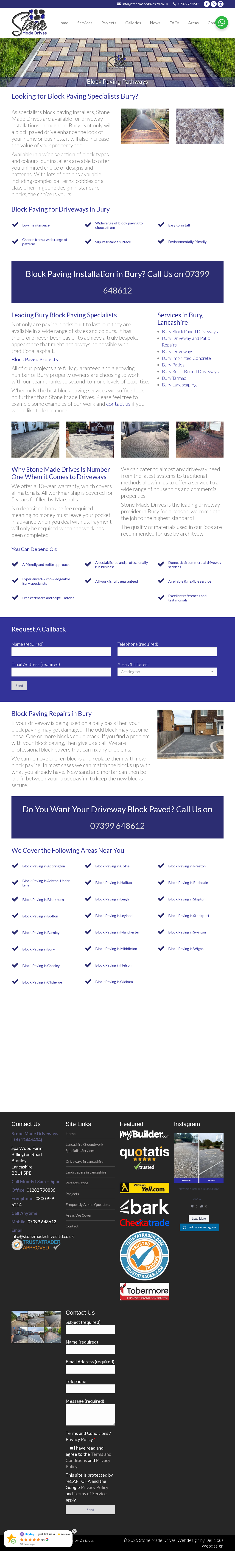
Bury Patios (173, 364)
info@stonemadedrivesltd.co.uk (145, 4)
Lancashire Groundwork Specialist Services (84, 1147)
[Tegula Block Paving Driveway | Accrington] (19, 1319)
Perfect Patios (77, 1183)
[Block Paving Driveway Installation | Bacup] (36, 1335)
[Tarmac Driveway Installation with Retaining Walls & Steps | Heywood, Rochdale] (19, 1335)
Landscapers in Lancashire (86, 1172)
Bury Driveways (177, 351)
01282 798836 (41, 1190)
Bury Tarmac (174, 378)
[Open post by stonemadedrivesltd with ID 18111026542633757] (199, 1158)
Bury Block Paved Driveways (190, 331)
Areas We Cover (78, 1215)
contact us (118, 403)
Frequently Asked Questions (88, 1204)
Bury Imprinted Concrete (186, 358)
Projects (72, 1193)
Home (71, 1133)
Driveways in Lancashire (84, 1161)
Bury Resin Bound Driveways (190, 371)
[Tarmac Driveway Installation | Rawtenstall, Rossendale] (53, 1319)
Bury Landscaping (179, 384)
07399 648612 (188, 4)
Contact (72, 1226)
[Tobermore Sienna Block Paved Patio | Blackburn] (36, 1319)
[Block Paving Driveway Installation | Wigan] (53, 1335)
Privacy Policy (94, 1487)
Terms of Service (90, 1493)
